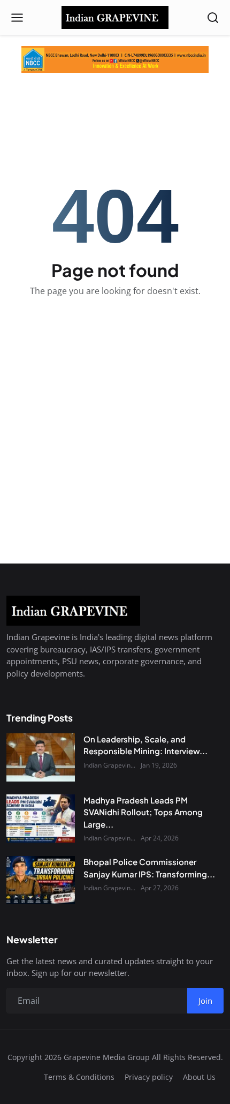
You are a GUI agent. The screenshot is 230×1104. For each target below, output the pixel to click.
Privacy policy (149, 1077)
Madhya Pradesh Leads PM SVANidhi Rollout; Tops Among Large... (143, 812)
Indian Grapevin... (109, 765)
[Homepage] (115, 18)
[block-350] (115, 59)
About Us (199, 1077)
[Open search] (213, 18)
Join (205, 1000)
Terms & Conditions (79, 1077)
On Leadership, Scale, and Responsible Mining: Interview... (145, 745)
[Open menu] (17, 18)
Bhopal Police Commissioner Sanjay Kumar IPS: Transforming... (149, 868)
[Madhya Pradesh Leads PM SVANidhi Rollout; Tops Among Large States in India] (40, 818)
